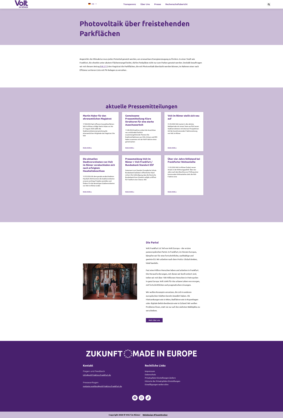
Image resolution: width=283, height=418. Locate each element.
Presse (157, 4)
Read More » (87, 148)
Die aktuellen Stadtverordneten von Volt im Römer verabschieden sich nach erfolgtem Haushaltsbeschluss (99, 164)
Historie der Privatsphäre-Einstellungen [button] (162, 381)
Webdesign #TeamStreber (155, 414)
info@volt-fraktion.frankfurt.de (97, 375)
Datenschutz (150, 374)
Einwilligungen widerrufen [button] (156, 384)
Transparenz (129, 4)
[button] (269, 4)
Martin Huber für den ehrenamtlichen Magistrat (97, 117)
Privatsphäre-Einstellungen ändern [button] (160, 378)
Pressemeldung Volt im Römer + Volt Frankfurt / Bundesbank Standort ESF (139, 161)
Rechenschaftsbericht (176, 4)
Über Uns (145, 4)
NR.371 (104, 66)
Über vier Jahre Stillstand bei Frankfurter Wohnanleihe (184, 160)
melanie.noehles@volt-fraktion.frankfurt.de (102, 386)
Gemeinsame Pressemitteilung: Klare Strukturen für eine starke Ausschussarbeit (139, 120)
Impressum (150, 371)
